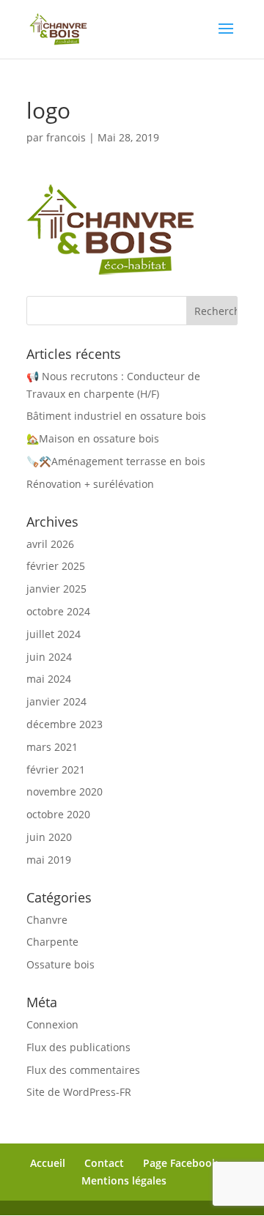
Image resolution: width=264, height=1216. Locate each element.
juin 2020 (49, 837)
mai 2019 (48, 860)
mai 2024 (48, 679)
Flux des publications (78, 1047)
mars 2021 (52, 747)
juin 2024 (49, 657)
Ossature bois (60, 964)
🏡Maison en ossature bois (92, 438)
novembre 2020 (64, 791)
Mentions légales (123, 1180)
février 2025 (55, 566)
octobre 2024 (58, 611)
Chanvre (46, 920)
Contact (104, 1163)
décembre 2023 (64, 724)
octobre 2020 (58, 814)
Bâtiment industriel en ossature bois (116, 416)
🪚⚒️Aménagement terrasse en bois (115, 461)
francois (66, 137)
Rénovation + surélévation (90, 484)
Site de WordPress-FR (78, 1092)
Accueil (47, 1163)
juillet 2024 (53, 634)
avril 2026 (50, 544)
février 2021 (55, 769)
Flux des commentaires (83, 1070)
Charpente (52, 942)
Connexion (52, 1024)
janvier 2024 (56, 701)
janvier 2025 (56, 589)
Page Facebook (180, 1163)
